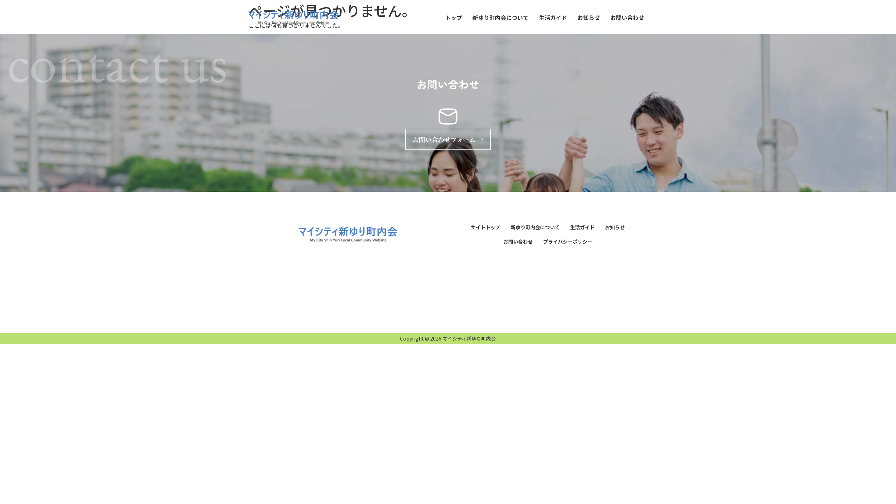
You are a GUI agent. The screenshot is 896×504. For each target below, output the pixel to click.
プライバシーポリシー (567, 241)
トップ (453, 17)
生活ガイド (553, 17)
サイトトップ (485, 227)
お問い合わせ (627, 17)
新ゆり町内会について (500, 17)
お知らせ (589, 17)
